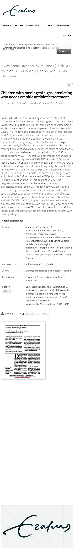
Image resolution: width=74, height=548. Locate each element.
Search (64, 51)
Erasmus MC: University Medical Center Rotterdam (29, 44)
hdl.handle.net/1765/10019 (39, 264)
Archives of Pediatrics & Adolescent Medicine (26, 48)
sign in (68, 36)
